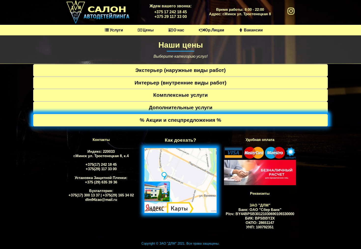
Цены (148, 30)
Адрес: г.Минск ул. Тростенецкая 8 (240, 14)
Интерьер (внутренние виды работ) (180, 82)
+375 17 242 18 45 (170, 12)
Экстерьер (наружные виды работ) (180, 70)
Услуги (116, 30)
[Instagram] (291, 12)
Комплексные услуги (180, 95)
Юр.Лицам (214, 30)
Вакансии (253, 30)
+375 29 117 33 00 (170, 16)
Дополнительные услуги (180, 107)
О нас (178, 30)
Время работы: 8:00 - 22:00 (240, 9)
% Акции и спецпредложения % (180, 120)
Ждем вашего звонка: (171, 6)
